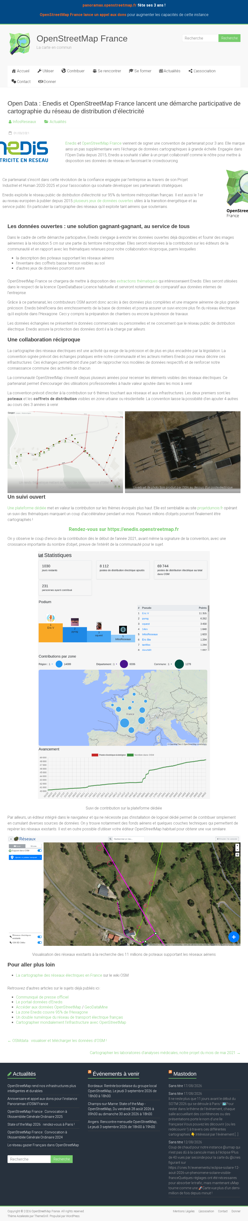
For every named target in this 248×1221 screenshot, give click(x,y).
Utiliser (48, 71)
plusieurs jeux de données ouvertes (103, 200)
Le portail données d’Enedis (39, 1002)
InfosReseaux (24, 121)
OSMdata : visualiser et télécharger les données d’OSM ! (57, 1040)
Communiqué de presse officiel (42, 997)
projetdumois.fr (210, 508)
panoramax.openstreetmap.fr (110, 5)
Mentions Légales (184, 1211)
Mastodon (184, 1074)
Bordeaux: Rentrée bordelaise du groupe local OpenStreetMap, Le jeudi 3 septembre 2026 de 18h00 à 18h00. (122, 1091)
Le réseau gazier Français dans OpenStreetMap (43, 1145)
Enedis (71, 143)
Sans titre (176, 1086)
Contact (24, 81)
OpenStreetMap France (82, 38)
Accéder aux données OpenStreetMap (48, 1007)
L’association (205, 71)
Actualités (172, 71)
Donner (50, 81)
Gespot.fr (65, 487)
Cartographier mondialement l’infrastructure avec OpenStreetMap (71, 1022)
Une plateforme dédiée (27, 508)
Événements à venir (116, 1074)
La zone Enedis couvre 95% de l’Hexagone (52, 1012)
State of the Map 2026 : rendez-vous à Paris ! (41, 1124)
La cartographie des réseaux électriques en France (59, 975)
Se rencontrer (109, 71)
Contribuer (76, 71)
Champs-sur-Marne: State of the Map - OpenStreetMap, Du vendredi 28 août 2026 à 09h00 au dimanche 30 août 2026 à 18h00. (121, 1109)
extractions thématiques (137, 281)
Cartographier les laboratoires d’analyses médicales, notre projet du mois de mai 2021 (165, 1052)
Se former (142, 71)
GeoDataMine (96, 1007)
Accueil (23, 71)
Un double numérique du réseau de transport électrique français (69, 1017)
